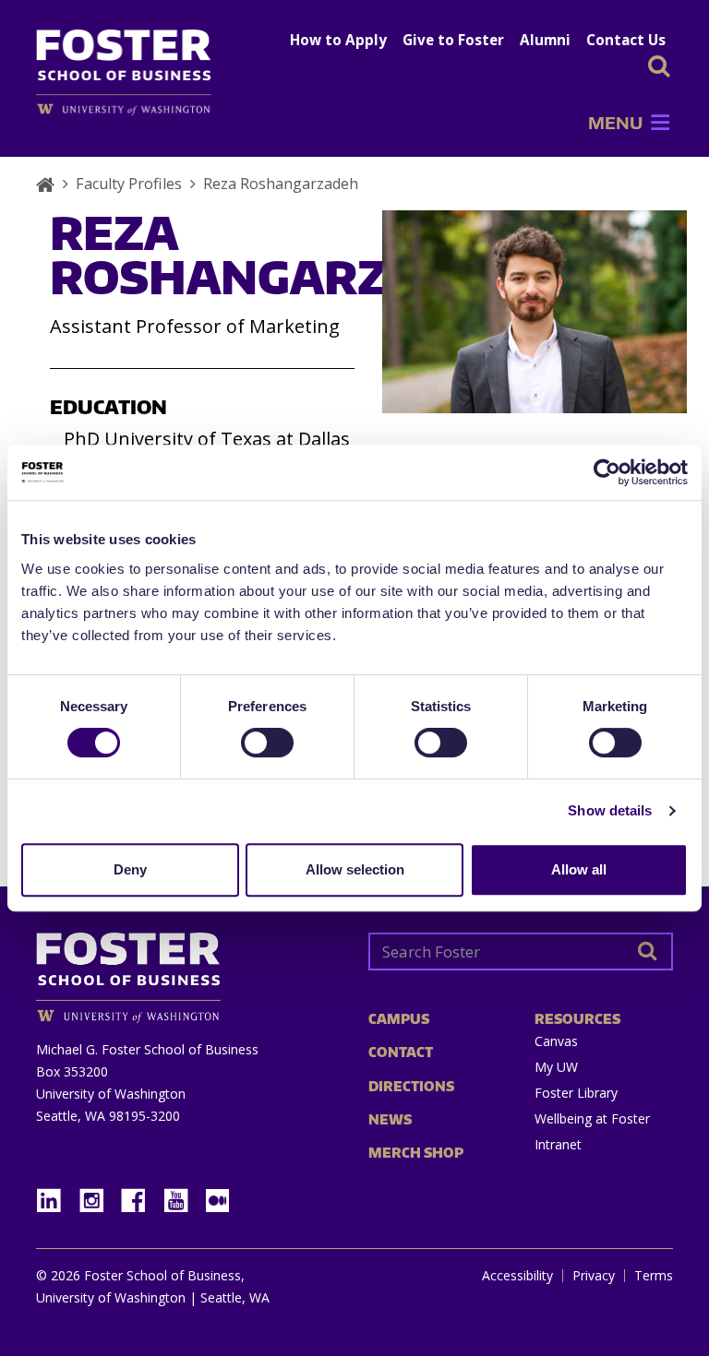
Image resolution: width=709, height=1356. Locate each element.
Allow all (579, 869)
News (390, 1119)
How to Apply (338, 39)
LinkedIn (55, 1195)
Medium (217, 1200)
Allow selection (355, 869)
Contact (400, 1052)
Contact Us (626, 39)
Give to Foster (453, 39)
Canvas (556, 1041)
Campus (398, 1019)
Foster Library (576, 1092)
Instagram (97, 1195)
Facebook (140, 1195)
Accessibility (517, 1275)
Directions (411, 1086)
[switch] (267, 742)
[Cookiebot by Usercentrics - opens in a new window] (607, 472)
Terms (653, 1275)
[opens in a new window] (133, 109)
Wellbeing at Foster (592, 1118)
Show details (610, 810)
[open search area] (659, 66)
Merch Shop (415, 1152)
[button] (615, 122)
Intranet (558, 1144)
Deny (130, 869)
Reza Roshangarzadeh (280, 183)
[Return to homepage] (188, 971)
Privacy (593, 1275)
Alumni (545, 39)
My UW (556, 1067)
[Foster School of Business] (45, 183)
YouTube (182, 1195)
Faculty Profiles (129, 183)
